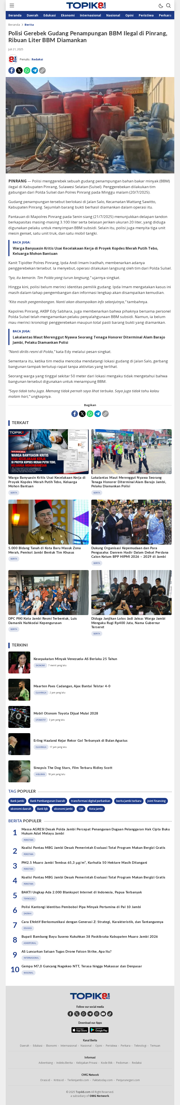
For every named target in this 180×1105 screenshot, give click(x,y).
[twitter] (77, 1014)
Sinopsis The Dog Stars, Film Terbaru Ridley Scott (73, 768)
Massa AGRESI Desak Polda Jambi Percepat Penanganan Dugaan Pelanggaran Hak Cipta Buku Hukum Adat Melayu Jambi (96, 831)
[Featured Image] (90, 172)
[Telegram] (34, 70)
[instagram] (96, 1014)
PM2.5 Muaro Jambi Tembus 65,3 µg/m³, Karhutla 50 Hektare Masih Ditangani (84, 862)
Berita (29, 25)
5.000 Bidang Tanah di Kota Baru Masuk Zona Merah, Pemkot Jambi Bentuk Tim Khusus (44, 550)
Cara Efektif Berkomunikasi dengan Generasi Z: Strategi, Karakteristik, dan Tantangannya (93, 922)
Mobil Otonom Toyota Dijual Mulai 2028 (66, 713)
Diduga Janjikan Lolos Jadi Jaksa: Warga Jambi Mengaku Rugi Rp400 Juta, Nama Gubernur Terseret (128, 623)
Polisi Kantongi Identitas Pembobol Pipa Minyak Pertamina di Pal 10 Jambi (81, 907)
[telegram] (90, 1014)
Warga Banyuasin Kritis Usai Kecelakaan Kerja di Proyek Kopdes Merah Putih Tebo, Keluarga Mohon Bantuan (85, 251)
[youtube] (103, 1014)
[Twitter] (19, 70)
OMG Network (99, 1096)
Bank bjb (42, 809)
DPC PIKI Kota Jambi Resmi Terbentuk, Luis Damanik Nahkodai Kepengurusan (42, 621)
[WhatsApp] (27, 70)
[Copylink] (42, 70)
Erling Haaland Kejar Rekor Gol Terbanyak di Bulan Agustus (81, 740)
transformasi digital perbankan (90, 801)
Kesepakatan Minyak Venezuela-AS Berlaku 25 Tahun (75, 659)
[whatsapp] (83, 1014)
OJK (81, 809)
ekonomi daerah (21, 809)
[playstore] (99, 1032)
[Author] (13, 59)
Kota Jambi (96, 809)
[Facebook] (11, 70)
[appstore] (79, 1032)
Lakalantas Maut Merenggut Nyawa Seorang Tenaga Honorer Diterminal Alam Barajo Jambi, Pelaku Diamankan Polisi (89, 340)
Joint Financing (157, 801)
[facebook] (70, 1014)
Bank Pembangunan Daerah (47, 801)
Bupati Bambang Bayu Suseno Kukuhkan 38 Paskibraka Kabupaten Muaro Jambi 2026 (90, 936)
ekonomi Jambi (63, 809)
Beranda (14, 25)
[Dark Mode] (160, 5)
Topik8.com (83, 1092)
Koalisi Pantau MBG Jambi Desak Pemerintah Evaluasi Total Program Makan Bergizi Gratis (94, 847)
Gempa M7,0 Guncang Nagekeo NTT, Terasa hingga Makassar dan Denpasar (82, 966)
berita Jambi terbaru (128, 801)
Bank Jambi (17, 801)
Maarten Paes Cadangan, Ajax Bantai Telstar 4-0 (72, 686)
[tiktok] (110, 1014)
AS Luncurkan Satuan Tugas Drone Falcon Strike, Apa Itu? (67, 951)
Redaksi (37, 59)
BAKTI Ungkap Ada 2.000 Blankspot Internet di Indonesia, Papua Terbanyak (82, 892)
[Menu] (11, 5)
